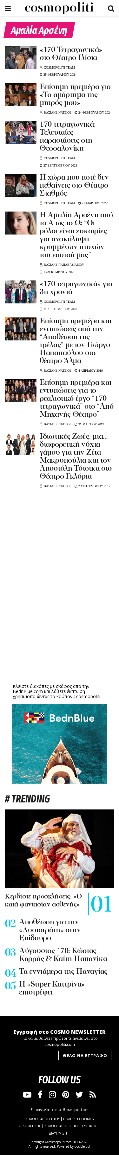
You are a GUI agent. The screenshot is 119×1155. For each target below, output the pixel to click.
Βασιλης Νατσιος (57, 112)
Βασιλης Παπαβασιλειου (64, 264)
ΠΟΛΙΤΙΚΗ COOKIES (78, 1119)
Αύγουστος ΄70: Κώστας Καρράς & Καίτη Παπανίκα (63, 955)
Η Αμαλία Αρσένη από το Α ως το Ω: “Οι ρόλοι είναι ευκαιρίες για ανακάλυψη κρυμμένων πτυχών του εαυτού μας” (76, 235)
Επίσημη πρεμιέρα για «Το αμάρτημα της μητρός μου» (75, 95)
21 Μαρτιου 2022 (94, 203)
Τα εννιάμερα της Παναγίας (63, 972)
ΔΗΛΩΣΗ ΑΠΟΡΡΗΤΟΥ (42, 1119)
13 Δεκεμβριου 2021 (59, 272)
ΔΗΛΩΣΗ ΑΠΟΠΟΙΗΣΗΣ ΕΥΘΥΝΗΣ (70, 1126)
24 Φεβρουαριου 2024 (94, 112)
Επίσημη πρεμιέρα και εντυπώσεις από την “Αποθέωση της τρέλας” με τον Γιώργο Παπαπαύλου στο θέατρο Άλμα (75, 341)
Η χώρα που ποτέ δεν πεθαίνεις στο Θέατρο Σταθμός (74, 185)
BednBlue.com (28, 691)
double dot (82, 1146)
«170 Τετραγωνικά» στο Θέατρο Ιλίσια (71, 54)
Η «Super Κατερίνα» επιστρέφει (52, 988)
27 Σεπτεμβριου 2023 (60, 165)
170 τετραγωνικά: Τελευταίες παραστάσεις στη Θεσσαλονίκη (67, 137)
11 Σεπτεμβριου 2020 (60, 309)
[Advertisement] (59, 632)
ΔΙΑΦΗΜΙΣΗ (58, 1133)
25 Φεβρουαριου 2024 (59, 74)
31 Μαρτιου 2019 (90, 424)
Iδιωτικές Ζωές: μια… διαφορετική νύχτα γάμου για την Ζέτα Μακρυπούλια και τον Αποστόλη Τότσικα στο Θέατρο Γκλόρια (76, 457)
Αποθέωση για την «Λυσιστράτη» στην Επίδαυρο (50, 930)
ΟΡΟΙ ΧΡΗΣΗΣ (30, 1126)
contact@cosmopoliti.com (70, 1109)
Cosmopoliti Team (59, 67)
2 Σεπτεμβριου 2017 (93, 486)
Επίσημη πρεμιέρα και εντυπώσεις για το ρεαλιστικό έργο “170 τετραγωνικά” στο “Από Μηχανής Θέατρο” (77, 399)
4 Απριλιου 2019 (90, 370)
